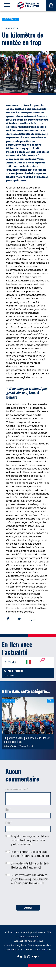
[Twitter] (21, 956)
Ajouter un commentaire (16, 789)
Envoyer (28, 907)
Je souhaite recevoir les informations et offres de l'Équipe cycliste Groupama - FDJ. (30, 854)
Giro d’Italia (9, 19)
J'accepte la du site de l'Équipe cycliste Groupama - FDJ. (30, 865)
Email (8, 823)
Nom (8, 809)
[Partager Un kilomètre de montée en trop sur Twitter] (22, 618)
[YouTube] (25, 956)
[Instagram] (28, 956)
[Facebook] (18, 956)
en (37, 956)
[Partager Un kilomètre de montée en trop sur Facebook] (10, 618)
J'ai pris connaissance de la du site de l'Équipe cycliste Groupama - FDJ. (30, 879)
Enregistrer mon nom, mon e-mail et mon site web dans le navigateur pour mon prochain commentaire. (30, 840)
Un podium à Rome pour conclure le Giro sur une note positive (27, 739)
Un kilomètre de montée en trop (22, 38)
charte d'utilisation (30, 863)
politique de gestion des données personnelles (29, 877)
